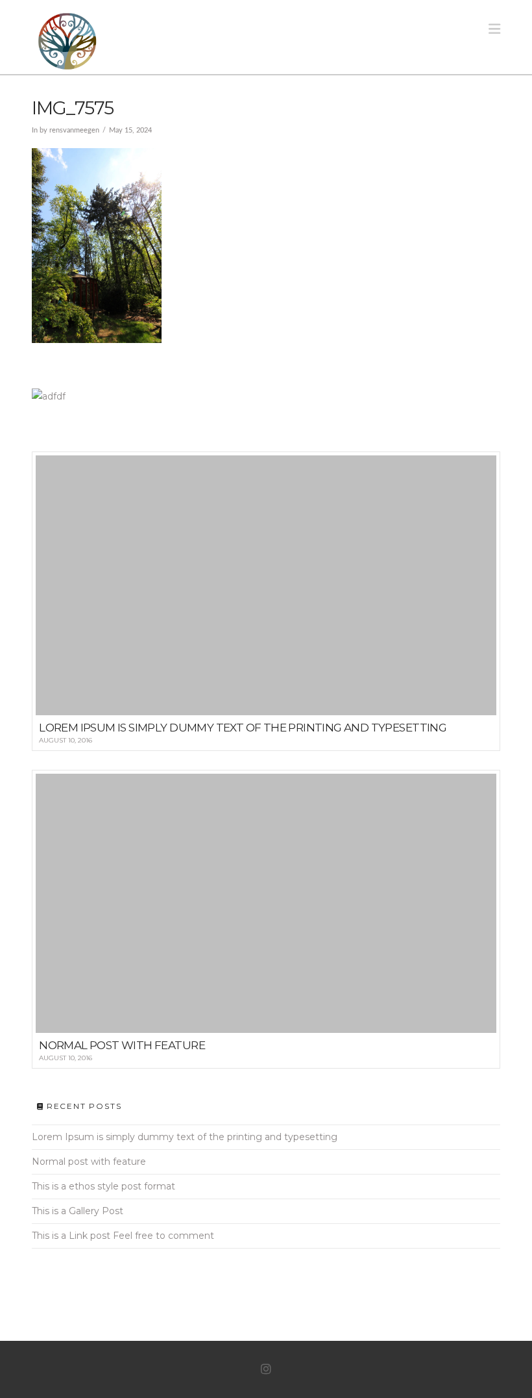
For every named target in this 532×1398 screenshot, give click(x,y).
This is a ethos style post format (103, 1186)
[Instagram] (266, 1369)
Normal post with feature (89, 1161)
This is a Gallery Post (77, 1211)
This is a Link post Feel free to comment (123, 1235)
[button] (494, 29)
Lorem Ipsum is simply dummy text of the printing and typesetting (184, 1137)
